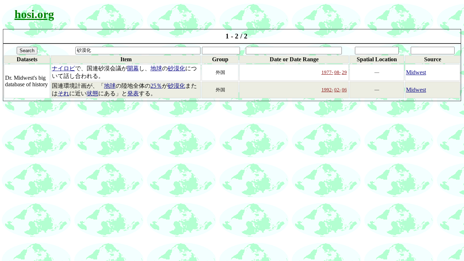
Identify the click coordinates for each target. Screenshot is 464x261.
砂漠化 (176, 68)
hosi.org (34, 14)
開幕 (133, 68)
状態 (92, 93)
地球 (156, 68)
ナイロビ (63, 68)
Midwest (416, 72)
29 (344, 72)
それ (63, 93)
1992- (327, 89)
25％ (156, 86)
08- (337, 72)
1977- (327, 72)
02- (337, 89)
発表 (133, 93)
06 (344, 89)
